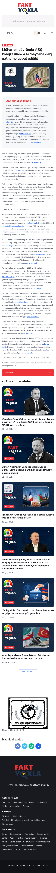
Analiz (4, 842)
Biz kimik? (6, 816)
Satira (17, 849)
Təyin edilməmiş (29, 849)
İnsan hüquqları (20, 802)
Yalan (12, 838)
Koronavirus (15, 806)
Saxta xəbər (15, 842)
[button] (45, 33)
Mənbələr (9, 372)
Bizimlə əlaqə (7, 824)
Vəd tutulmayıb (43, 842)
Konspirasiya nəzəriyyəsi (31, 846)
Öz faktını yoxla (38, 820)
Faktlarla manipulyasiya (27, 838)
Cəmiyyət (6, 802)
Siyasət (8, 45)
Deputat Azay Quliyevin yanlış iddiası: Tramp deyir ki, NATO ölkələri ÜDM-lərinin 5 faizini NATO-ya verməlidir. (28, 422)
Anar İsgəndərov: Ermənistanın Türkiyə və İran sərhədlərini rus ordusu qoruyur (25, 657)
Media (4, 806)
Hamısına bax (27, 672)
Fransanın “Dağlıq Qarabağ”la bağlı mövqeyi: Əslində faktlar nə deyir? (28, 516)
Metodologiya (19, 816)
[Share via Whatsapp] (31, 746)
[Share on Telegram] (38, 746)
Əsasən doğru (16, 834)
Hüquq (32, 802)
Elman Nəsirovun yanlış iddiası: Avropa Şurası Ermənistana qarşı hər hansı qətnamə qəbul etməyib (27, 470)
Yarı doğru (29, 834)
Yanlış (4, 838)
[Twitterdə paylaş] (24, 746)
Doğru (4, 834)
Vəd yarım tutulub (10, 846)
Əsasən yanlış (43, 834)
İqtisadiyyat (43, 802)
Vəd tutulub (28, 842)
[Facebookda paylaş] (18, 746)
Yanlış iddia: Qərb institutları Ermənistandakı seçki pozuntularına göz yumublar (28, 612)
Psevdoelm (7, 849)
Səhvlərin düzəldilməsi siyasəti (15, 820)
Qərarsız (43, 838)
